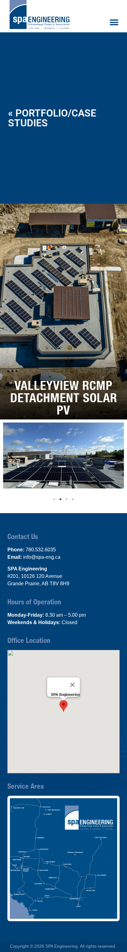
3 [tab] (66, 499)
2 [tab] (60, 499)
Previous (11, 455)
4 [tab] (73, 499)
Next (116, 455)
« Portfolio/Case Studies (52, 118)
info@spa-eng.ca (41, 557)
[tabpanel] (63, 455)
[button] (114, 22)
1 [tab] (54, 499)
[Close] (72, 684)
